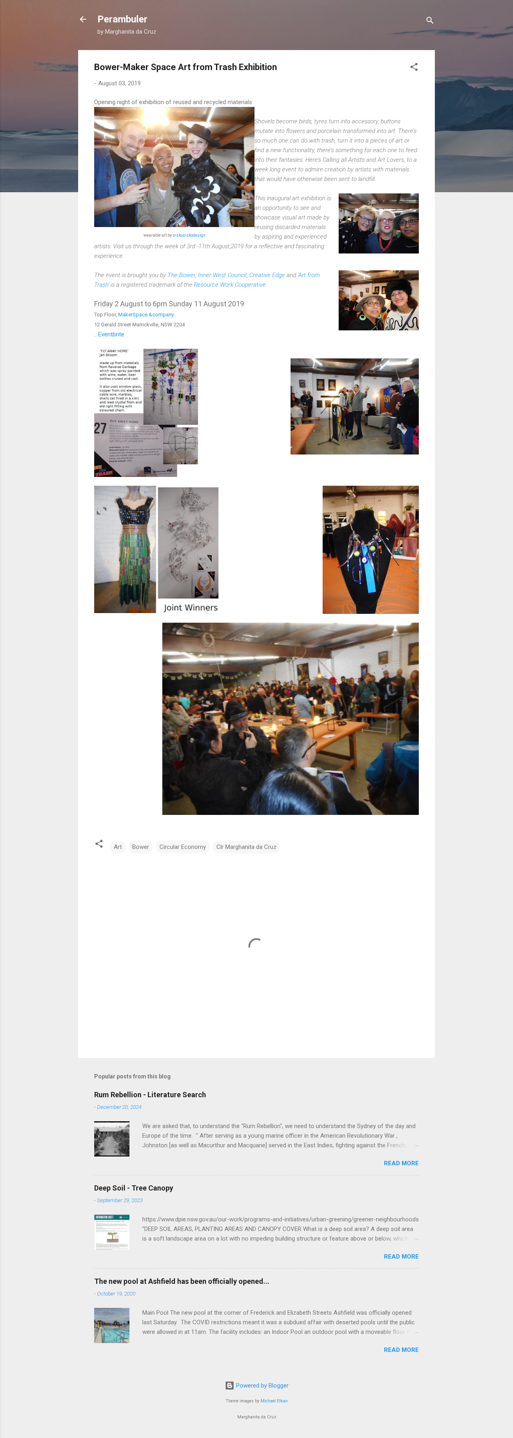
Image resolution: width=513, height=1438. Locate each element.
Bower (140, 847)
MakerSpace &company (146, 315)
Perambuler (122, 19)
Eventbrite (111, 334)
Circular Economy (183, 847)
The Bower (181, 275)
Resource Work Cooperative (230, 284)
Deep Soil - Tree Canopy (133, 1188)
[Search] (430, 22)
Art (118, 847)
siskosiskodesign (189, 235)
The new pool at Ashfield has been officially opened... (181, 1281)
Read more (401, 1163)
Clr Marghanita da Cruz (246, 847)
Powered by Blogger (261, 1385)
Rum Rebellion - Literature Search (150, 1094)
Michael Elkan (274, 1401)
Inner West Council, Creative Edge (241, 275)
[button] (414, 68)
